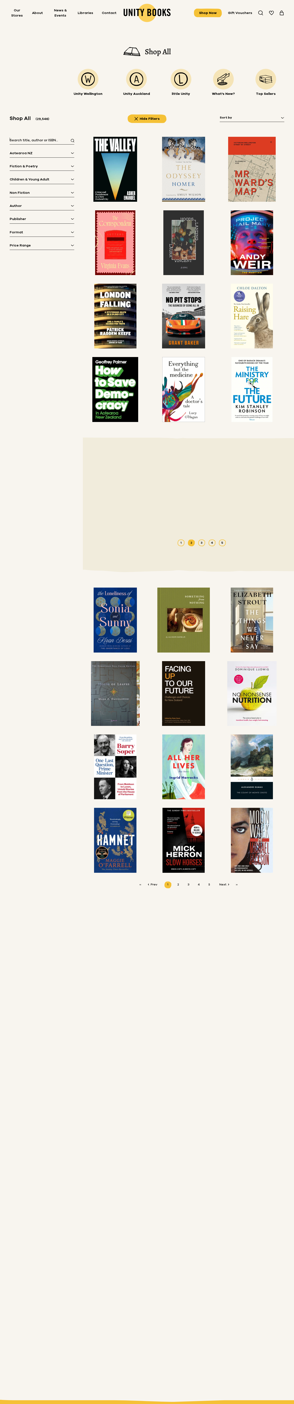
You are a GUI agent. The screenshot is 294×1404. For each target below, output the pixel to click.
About (37, 13)
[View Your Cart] (282, 13)
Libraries (85, 13)
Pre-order (220, 517)
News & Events (60, 13)
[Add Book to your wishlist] (246, 517)
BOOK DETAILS (187, 517)
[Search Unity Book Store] (260, 13)
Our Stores (17, 13)
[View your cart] (282, 13)
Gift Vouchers (240, 13)
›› (237, 884)
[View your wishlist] (271, 13)
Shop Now (208, 13)
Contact (109, 13)
